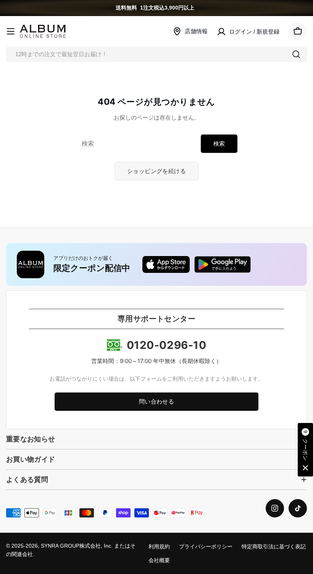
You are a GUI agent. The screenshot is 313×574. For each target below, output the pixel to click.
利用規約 (159, 547)
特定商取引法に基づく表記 (274, 547)
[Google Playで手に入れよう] (222, 264)
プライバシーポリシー (205, 547)
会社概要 (159, 560)
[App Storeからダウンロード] (166, 264)
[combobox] (156, 54)
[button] (305, 450)
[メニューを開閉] (10, 31)
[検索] (296, 54)
